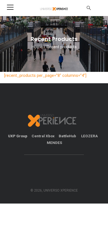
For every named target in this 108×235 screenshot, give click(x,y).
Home (37, 46)
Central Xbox (43, 136)
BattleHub (68, 136)
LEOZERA (89, 136)
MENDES (54, 142)
